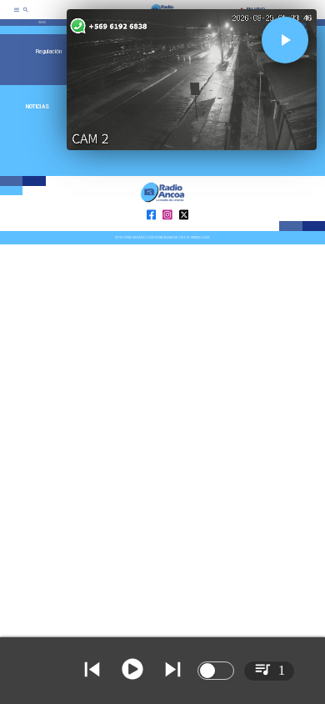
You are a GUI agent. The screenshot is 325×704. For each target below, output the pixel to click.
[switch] (216, 670)
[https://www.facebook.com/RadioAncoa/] (152, 230)
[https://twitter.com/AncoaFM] (184, 230)
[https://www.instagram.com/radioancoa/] (167, 230)
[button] (285, 40)
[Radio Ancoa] (25, 15)
